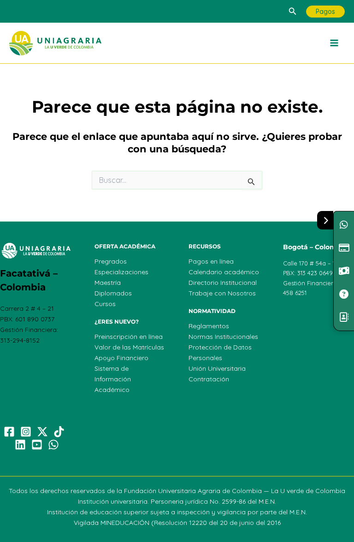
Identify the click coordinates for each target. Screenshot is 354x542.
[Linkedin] (20, 444)
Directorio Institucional (223, 282)
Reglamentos (209, 326)
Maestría (107, 282)
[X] (42, 431)
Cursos (105, 304)
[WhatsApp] (53, 444)
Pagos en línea (211, 261)
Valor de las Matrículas (129, 347)
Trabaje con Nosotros (222, 293)
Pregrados (110, 261)
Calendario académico (224, 272)
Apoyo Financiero (121, 358)
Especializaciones (121, 272)
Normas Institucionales (223, 336)
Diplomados (113, 293)
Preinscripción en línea (128, 336)
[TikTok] (59, 431)
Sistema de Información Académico (112, 379)
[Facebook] (9, 431)
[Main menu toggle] (334, 43)
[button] (293, 12)
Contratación (209, 379)
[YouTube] (36, 444)
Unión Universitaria (217, 368)
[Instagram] (25, 431)
